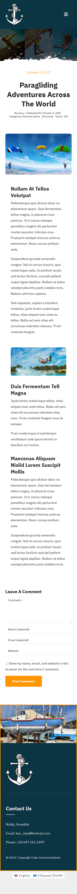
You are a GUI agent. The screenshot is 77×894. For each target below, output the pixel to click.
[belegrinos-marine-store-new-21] (14, 5)
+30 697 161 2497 (30, 842)
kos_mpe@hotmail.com (33, 833)
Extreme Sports (31, 116)
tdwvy (21, 113)
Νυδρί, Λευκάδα (17, 824)
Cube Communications (46, 857)
